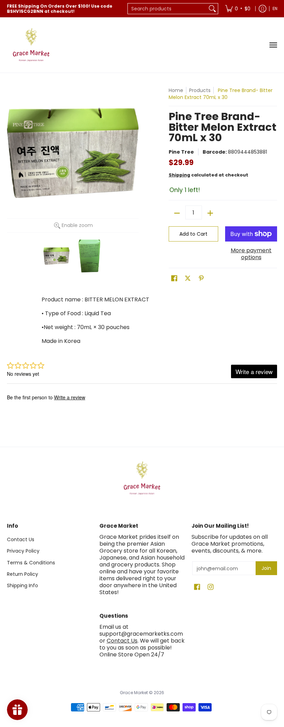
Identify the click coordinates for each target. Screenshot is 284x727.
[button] (174, 278)
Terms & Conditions (31, 562)
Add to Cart (193, 233)
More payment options (251, 254)
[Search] (212, 8)
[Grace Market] (31, 45)
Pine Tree (181, 151)
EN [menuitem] (275, 8)
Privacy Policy (23, 550)
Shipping (179, 175)
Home (176, 90)
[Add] (210, 213)
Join (266, 568)
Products (200, 90)
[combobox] (167, 8)
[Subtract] (177, 213)
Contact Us (20, 539)
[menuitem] (238, 8)
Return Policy (22, 574)
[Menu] (273, 45)
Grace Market (134, 693)
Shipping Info (22, 585)
